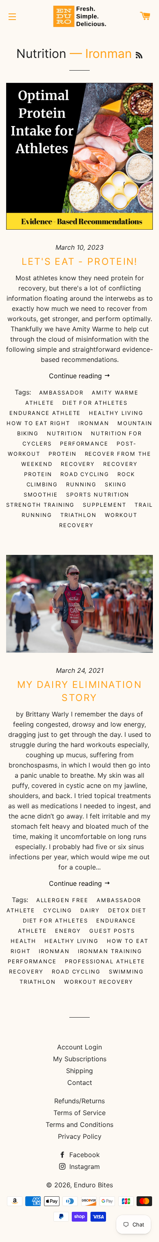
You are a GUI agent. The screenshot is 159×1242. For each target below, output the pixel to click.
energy (68, 930)
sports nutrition (97, 494)
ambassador (61, 392)
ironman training (110, 951)
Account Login (79, 1047)
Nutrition (41, 53)
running (81, 484)
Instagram (83, 1166)
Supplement (104, 504)
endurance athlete (45, 413)
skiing (116, 484)
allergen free (62, 900)
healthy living (116, 413)
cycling (57, 910)
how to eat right (38, 423)
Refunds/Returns (79, 1101)
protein (63, 453)
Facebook (83, 1155)
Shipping (79, 1071)
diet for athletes (95, 402)
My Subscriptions (79, 1059)
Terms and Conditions (79, 1124)
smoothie (41, 494)
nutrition (65, 433)
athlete (39, 402)
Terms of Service (79, 1113)
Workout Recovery (98, 520)
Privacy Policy (80, 1136)
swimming (126, 971)
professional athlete (105, 961)
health (23, 941)
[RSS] (139, 55)
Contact (79, 1082)
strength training (40, 504)
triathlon (78, 515)
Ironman (93, 423)
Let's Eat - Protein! (80, 261)
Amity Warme (115, 392)
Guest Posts (112, 930)
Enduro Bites (93, 1185)
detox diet (127, 910)
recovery (78, 464)
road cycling (84, 474)
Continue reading (76, 376)
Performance (84, 443)
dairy (90, 910)
